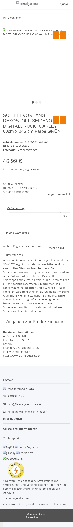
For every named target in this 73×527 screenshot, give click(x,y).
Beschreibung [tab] (55, 248)
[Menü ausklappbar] (7, 4)
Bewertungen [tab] (14, 255)
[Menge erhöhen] (63, 224)
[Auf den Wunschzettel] (63, 35)
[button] (47, 4)
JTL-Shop (42, 517)
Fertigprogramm (27, 150)
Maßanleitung (16, 208)
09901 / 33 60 (18, 396)
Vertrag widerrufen (18, 498)
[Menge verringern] (6, 216)
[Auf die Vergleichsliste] (56, 35)
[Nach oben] (1, 524)
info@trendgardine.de (24, 404)
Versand (36, 169)
